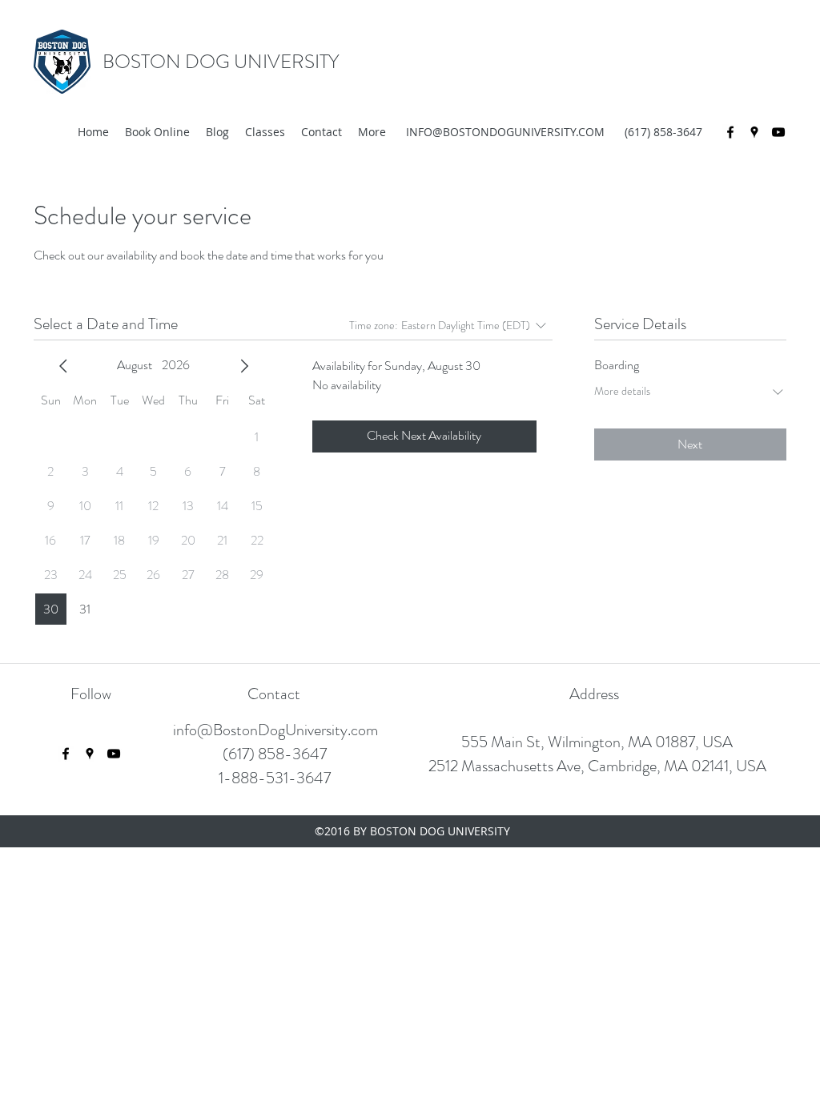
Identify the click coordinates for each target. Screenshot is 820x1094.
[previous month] (63, 366)
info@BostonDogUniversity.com (275, 730)
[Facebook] (730, 132)
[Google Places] (754, 132)
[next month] (244, 366)
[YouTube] (778, 132)
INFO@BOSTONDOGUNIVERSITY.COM (505, 131)
